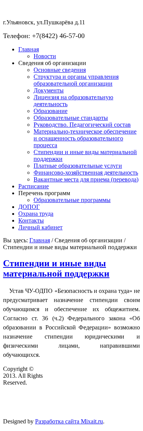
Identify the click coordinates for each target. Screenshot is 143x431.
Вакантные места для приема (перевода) (86, 179)
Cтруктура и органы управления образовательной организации (76, 80)
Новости (45, 56)
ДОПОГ (29, 207)
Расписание (33, 186)
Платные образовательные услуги (78, 165)
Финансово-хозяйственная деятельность (86, 172)
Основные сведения (60, 70)
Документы (49, 90)
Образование (50, 111)
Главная (28, 49)
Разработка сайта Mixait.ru (69, 421)
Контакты (31, 220)
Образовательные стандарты (71, 118)
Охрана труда (35, 213)
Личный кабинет (40, 227)
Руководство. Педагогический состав (82, 124)
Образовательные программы (72, 200)
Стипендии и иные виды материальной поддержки (56, 268)
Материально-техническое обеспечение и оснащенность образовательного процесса (85, 138)
